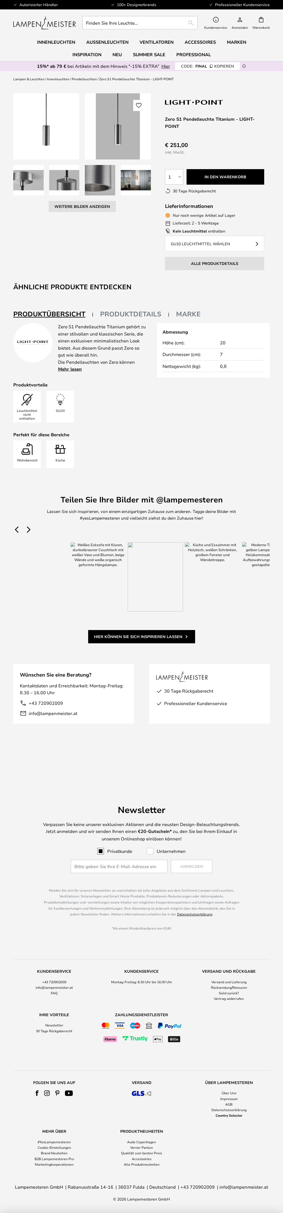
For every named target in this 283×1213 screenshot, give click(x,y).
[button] (28, 180)
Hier (165, 66)
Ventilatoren (157, 42)
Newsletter (54, 1025)
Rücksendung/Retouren (229, 987)
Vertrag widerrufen (229, 998)
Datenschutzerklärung (194, 914)
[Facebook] (37, 1093)
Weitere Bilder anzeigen (82, 206)
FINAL (207, 66)
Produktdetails (130, 314)
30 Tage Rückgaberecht (54, 1031)
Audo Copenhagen (141, 1142)
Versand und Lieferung (229, 982)
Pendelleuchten (84, 79)
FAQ (54, 993)
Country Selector (229, 1115)
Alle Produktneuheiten (141, 1164)
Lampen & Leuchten (28, 79)
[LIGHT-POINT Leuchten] (194, 102)
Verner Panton (141, 1147)
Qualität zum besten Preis (141, 1153)
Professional (193, 54)
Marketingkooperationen (54, 1164)
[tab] (53, 314)
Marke (188, 314)
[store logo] (44, 22)
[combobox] (140, 22)
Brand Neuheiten (54, 1153)
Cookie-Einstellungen (54, 1147)
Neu (117, 54)
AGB (228, 1104)
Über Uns (229, 1093)
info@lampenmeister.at (53, 713)
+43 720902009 (46, 703)
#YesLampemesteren (54, 1142)
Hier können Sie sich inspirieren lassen (138, 636)
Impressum (229, 1098)
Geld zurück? (229, 993)
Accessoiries (141, 1159)
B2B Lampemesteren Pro (54, 1159)
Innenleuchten (58, 79)
